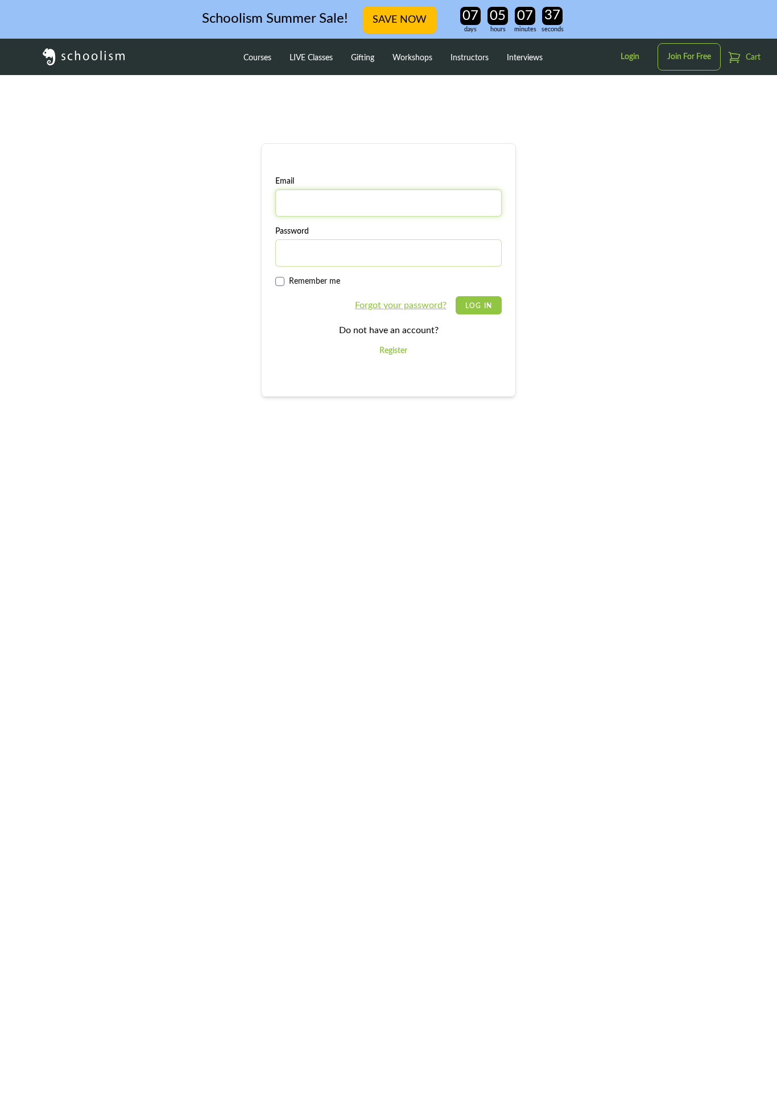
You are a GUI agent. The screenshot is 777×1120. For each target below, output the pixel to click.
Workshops (412, 58)
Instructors (470, 58)
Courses (257, 58)
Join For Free (689, 57)
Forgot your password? (401, 305)
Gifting (362, 58)
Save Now (400, 20)
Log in (478, 305)
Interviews (525, 58)
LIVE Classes (311, 58)
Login (630, 57)
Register (393, 351)
